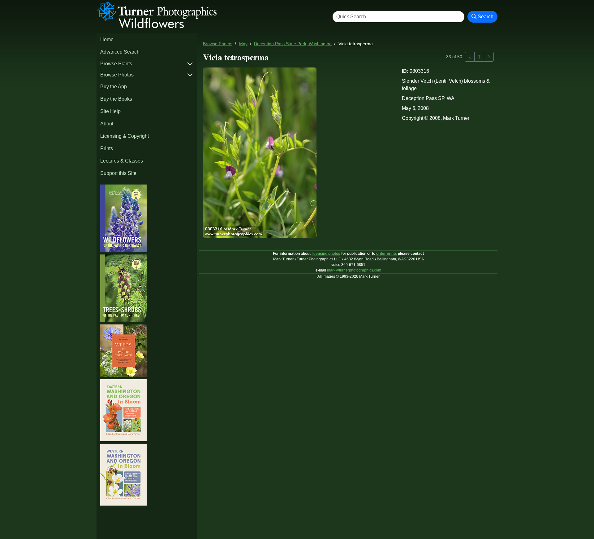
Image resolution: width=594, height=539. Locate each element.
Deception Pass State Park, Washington (293, 43)
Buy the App (113, 86)
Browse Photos (117, 74)
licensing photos (326, 253)
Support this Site (118, 173)
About (106, 123)
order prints (386, 253)
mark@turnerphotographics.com (354, 270)
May (243, 43)
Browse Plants (116, 63)
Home (107, 39)
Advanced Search (120, 51)
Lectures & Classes (121, 160)
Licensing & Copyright (124, 136)
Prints (106, 148)
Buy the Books (116, 99)
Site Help (110, 111)
